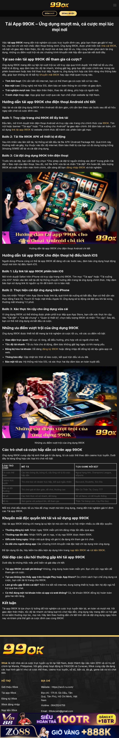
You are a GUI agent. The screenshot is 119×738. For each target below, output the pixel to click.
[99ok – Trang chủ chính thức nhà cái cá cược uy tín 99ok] (59, 5)
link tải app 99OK (21, 129)
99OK (106, 123)
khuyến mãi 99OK (49, 74)
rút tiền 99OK (97, 550)
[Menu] (115, 5)
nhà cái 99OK (108, 45)
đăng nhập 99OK (75, 167)
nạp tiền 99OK (78, 550)
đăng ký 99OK (50, 349)
